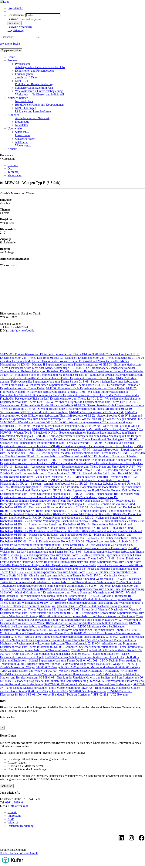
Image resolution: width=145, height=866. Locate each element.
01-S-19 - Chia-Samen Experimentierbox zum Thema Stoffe (53, 575)
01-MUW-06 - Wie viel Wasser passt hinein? (58, 429)
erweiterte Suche (10, 43)
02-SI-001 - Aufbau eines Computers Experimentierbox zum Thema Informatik (58, 636)
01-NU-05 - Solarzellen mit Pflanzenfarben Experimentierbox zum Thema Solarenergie (69, 441)
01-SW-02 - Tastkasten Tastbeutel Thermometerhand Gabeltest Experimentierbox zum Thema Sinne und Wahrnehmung (70, 580)
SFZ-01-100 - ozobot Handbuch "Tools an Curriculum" (59, 694)
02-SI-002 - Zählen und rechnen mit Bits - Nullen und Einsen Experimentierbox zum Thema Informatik (72, 638)
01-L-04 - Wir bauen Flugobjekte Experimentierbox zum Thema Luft (84, 402)
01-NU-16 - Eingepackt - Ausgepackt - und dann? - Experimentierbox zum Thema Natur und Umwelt (61, 466)
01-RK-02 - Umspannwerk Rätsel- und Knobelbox (44, 507)
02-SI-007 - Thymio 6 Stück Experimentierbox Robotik (104, 650)
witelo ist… (22, 131)
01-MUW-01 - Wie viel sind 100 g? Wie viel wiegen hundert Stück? (104, 419)
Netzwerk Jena (24, 101)
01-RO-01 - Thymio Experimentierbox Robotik (42, 541)
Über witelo (15, 128)
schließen (7, 786)
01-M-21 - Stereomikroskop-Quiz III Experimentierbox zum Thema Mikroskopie (68, 414)
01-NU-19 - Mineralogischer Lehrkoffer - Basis (96, 473)
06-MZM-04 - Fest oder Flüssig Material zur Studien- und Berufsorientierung (72, 679)
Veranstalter (15, 175)
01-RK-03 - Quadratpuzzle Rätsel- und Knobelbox (106, 507)
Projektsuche (15, 8)
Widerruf (13, 822)
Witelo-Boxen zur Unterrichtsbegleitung (39, 91)
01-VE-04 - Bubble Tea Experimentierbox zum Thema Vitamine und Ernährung (87, 616)
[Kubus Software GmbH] (12, 864)
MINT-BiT (21, 80)
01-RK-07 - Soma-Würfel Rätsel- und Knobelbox (83, 514)
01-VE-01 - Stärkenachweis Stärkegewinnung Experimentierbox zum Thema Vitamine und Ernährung (65, 607)
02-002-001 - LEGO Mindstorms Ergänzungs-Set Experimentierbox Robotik (78, 629)
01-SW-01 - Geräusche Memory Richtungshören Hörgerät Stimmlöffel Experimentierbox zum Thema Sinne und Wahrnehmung (64, 577)
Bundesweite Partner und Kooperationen (39, 104)
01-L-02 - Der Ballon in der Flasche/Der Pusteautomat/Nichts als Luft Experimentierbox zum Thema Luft (69, 396)
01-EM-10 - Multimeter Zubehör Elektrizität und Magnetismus (37, 374)
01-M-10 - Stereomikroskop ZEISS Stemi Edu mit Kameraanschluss (66, 410)
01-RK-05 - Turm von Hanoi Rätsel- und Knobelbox (96, 510)
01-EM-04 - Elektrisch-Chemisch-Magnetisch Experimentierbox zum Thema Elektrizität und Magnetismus (72, 359)
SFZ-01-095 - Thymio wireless (87, 691)
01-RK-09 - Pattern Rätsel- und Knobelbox (54, 517)
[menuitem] (76, 8)
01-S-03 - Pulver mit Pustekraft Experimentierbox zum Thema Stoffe (86, 548)
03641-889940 (14, 802)
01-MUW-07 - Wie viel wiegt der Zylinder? (112, 429)
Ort (10, 168)
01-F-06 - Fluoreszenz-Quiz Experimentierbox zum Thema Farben (85, 388)
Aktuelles (13, 114)
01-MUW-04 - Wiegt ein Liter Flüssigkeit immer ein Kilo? (49, 425)
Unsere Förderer (25, 138)
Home (11, 57)
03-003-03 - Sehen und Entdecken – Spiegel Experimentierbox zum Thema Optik (69, 658)
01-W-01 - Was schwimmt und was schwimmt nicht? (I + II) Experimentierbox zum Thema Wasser (71, 618)
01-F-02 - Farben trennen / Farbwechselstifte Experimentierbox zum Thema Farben (68, 379)
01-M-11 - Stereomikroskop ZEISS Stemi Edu (96, 412)
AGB (11, 819)
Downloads (22, 121)
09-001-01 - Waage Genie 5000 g (48, 691)
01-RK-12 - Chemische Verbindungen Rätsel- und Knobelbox (51, 521)
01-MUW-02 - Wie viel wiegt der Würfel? (25, 422)
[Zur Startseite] (4, 1)
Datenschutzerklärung (21, 825)
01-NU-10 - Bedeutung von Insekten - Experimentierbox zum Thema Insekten (73, 453)
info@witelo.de (19, 805)
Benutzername (16, 15)
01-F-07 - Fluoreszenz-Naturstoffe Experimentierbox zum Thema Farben (68, 390)
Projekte (12, 60)
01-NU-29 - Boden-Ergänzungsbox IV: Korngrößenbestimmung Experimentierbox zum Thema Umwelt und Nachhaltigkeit (59, 499)
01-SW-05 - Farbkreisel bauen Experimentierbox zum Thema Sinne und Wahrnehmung (92, 589)
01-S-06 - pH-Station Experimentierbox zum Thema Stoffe (43, 555)
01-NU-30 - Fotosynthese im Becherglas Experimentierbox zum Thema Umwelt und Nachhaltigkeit (67, 502)
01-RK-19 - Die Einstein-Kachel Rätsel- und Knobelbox (48, 531)
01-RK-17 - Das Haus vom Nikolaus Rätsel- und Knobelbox (50, 527)
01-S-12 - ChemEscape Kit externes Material (48, 568)
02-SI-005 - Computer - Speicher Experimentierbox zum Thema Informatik (95, 646)
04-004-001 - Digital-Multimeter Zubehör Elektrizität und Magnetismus (52, 663)
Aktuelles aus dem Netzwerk (32, 118)
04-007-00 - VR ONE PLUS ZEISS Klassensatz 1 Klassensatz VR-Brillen (88, 670)
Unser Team (22, 135)
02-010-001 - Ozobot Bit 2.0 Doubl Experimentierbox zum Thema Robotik (70, 631)
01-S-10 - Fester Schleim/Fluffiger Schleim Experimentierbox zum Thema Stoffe (48, 565)
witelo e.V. (21, 142)
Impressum (14, 815)
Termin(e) (13, 172)
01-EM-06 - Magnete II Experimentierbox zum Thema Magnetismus (58, 364)
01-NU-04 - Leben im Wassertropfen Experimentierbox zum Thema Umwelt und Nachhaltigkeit (66, 439)
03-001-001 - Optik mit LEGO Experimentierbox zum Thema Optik (71, 652)
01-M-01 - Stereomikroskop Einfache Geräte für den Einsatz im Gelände (69, 403)
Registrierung (16, 30)
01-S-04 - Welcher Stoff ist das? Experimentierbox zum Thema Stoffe (69, 550)
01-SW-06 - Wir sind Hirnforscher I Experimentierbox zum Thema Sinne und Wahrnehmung (55, 592)
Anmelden (14, 23)
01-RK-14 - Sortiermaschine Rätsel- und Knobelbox (45, 524)
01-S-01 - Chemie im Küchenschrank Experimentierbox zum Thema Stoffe (70, 543)
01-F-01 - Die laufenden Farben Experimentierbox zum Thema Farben (73, 378)
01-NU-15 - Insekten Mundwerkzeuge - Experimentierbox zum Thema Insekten (95, 463)
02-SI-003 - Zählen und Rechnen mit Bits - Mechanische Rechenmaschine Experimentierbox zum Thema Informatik (68, 641)
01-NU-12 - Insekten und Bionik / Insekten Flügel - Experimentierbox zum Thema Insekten (72, 454)
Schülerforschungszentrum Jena (34, 87)
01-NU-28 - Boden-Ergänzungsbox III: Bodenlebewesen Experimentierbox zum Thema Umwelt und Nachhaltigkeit (69, 495)
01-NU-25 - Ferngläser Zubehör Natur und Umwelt (105, 483)
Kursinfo (13, 165)
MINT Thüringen (25, 108)
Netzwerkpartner (18, 97)
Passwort (13, 19)
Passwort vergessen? (20, 26)
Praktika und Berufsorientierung (34, 84)
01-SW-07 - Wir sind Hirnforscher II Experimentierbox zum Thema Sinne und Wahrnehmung (68, 594)
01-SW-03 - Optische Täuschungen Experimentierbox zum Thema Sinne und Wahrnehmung (70, 584)
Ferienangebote (24, 74)
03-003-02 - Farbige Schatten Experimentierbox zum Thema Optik (84, 657)
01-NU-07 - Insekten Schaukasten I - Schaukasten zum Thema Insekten (90, 446)
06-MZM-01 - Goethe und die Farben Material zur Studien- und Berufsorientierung (69, 672)
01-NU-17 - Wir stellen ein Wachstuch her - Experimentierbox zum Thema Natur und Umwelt (71, 468)
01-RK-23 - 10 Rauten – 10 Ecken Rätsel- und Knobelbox (49, 538)
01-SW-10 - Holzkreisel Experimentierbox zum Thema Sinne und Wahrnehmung (88, 602)
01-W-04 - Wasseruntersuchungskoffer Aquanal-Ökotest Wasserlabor (87, 623)
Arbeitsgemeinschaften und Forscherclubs (40, 67)
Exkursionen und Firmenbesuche (34, 70)
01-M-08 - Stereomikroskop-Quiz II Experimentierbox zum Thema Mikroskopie (72, 408)
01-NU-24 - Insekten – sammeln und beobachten (45, 483)
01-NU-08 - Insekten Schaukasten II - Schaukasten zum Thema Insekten (71, 448)
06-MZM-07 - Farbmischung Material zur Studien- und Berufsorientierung (72, 686)
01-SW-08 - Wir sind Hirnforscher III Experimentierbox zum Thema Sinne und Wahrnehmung (65, 597)
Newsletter (21, 125)
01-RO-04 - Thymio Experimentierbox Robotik (100, 541)
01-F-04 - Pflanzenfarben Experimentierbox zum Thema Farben (56, 385)
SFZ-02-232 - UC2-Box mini (110, 694)
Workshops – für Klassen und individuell (39, 94)
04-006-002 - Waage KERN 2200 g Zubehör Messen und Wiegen (75, 667)
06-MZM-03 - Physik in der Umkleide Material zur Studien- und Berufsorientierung (89, 677)
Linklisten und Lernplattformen (33, 111)
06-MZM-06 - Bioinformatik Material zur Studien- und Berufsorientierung (88, 684)
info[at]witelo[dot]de (22, 330)
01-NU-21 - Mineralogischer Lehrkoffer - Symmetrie (91, 476)
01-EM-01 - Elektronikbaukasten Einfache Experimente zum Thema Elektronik (47, 354)
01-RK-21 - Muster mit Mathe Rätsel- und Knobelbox (46, 534)
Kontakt (12, 148)
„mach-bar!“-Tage (26, 77)
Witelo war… (23, 145)
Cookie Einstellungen (13, 849)
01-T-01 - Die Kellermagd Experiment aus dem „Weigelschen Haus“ (72, 604)
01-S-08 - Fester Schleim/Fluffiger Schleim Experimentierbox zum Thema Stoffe (56, 558)
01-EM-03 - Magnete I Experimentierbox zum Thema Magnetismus (90, 357)
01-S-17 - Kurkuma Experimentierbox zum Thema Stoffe (51, 572)
